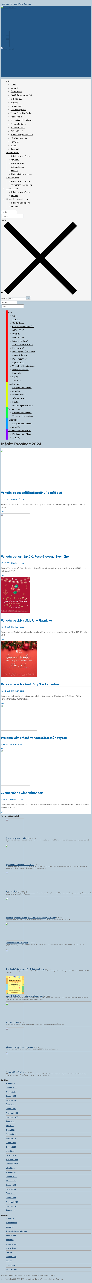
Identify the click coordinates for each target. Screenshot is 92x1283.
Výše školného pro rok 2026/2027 (20, 865)
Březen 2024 (11, 1189)
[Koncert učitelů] (15, 1020)
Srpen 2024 (11, 1172)
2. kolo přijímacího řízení (15, 1072)
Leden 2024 (11, 1198)
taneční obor (11, 1257)
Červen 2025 (11, 1134)
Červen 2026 (11, 1088)
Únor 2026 (10, 1105)
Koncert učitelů (12, 1022)
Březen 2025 (11, 1147)
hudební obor (18, 499)
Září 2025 (10, 1126)
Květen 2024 (11, 1181)
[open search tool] (39, 294)
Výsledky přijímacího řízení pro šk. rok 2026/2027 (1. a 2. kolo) (31, 918)
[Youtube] (8, 43)
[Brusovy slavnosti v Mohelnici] (15, 836)
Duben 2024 (11, 1185)
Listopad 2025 (12, 1117)
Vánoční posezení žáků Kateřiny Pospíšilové (31, 492)
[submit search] (28, 297)
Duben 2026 (11, 1096)
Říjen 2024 (10, 1168)
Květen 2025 (11, 1138)
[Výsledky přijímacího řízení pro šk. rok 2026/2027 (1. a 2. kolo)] (15, 915)
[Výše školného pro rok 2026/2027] (15, 862)
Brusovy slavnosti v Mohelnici (18, 838)
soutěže (9, 1252)
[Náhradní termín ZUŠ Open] (15, 940)
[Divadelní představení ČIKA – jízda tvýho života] (15, 966)
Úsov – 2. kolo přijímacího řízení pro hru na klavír (25, 996)
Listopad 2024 (12, 1164)
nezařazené (16, 744)
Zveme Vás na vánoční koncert (22, 793)
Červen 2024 (11, 1177)
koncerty (10, 1227)
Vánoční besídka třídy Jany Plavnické (26, 620)
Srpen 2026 (10, 1083)
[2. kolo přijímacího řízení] (15, 1069)
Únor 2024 (10, 1194)
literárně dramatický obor (16, 1231)
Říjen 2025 (10, 1121)
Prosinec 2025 (12, 1113)
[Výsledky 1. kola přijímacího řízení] (15, 1045)
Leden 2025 (11, 1155)
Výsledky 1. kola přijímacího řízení (19, 1047)
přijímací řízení (11, 1244)
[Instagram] (8, 35)
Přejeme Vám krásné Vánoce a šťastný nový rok (34, 737)
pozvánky (10, 1240)
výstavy (9, 1261)
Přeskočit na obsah (9, 4)
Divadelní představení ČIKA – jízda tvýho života (25, 969)
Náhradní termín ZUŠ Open (17, 943)
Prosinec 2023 (12, 1202)
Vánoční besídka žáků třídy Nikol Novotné (30, 684)
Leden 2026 (11, 1109)
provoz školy (11, 1248)
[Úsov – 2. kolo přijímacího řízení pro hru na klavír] (15, 994)
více (3, 511)
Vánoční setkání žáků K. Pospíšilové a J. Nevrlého (35, 556)
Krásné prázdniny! (13, 891)
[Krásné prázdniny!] (15, 889)
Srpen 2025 (10, 1130)
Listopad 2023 (12, 1206)
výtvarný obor (11, 1269)
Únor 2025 (10, 1151)
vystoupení (10, 1265)
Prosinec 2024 (12, 1160)
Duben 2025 (11, 1143)
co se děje (10, 1218)
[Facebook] (8, 39)
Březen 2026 (11, 1100)
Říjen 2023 (10, 1210)
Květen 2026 (11, 1092)
